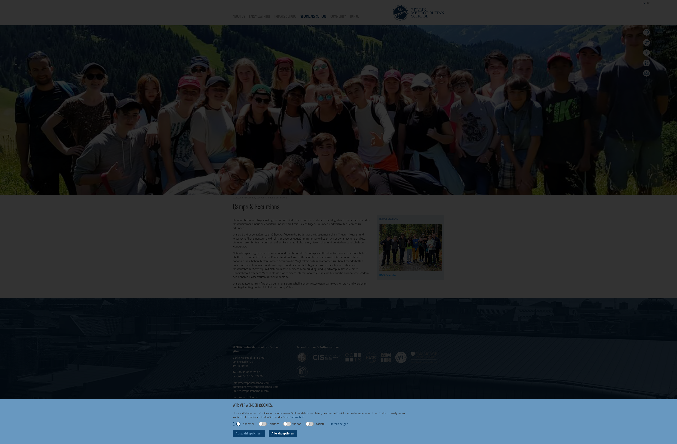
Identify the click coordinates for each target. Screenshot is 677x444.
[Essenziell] (236, 424)
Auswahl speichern (249, 433)
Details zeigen (339, 424)
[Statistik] (310, 424)
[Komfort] (263, 424)
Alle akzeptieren (283, 433)
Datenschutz (296, 417)
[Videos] (287, 424)
